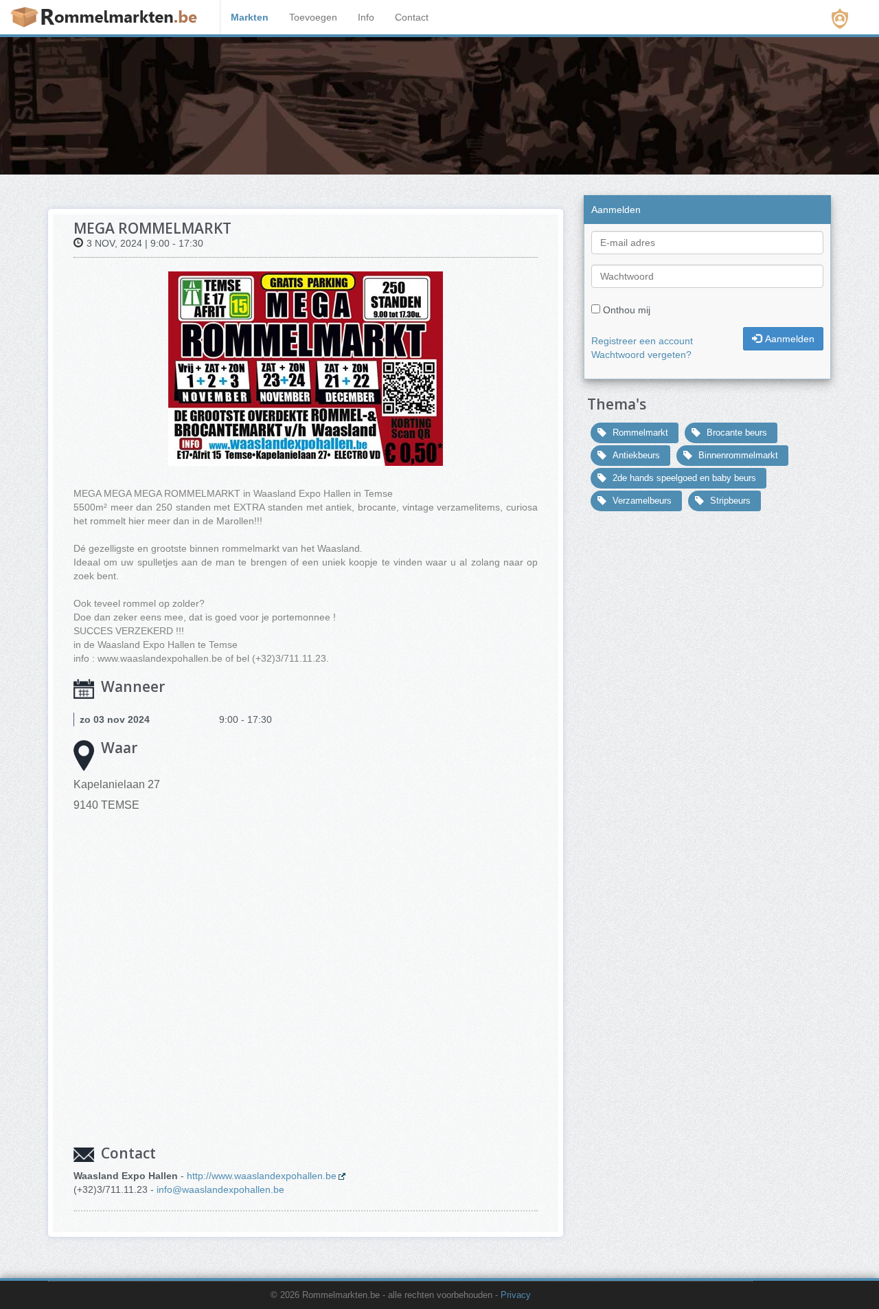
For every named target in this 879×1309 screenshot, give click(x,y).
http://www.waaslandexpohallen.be (261, 1175)
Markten (250, 17)
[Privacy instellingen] (840, 18)
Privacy (516, 1295)
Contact (412, 17)
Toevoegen (313, 17)
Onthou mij (626, 309)
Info (366, 17)
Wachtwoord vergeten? (641, 354)
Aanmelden (789, 338)
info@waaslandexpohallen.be (220, 1189)
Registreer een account (642, 340)
